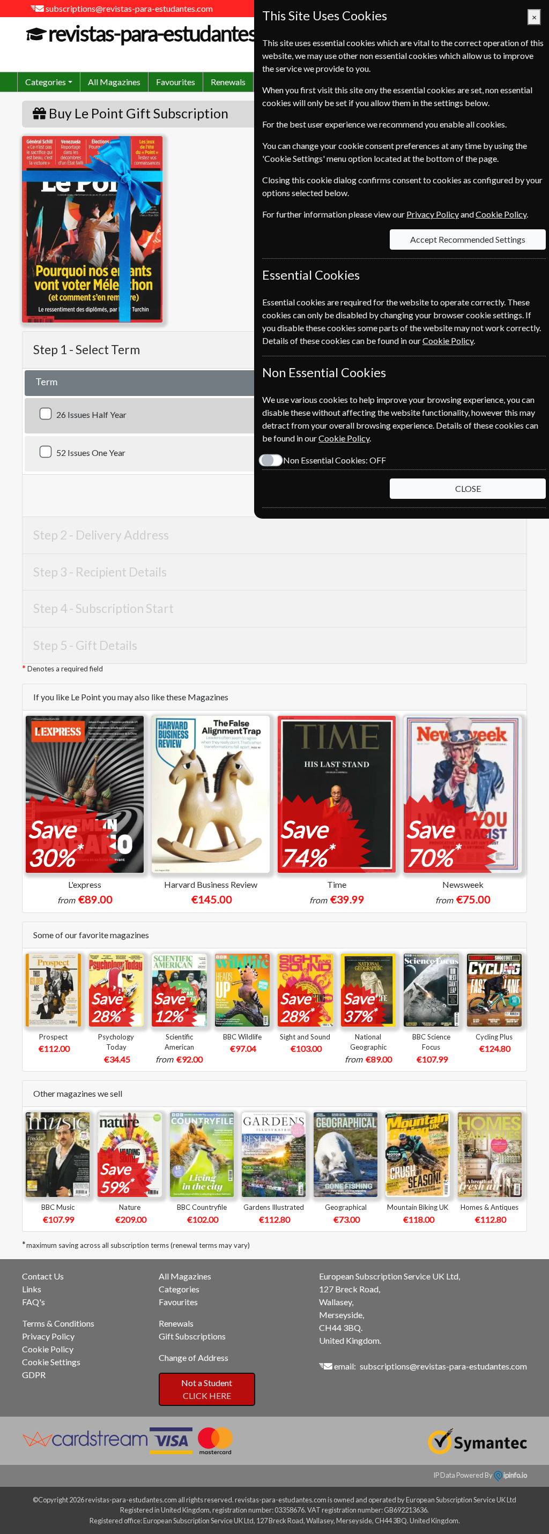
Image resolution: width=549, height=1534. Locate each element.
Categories (179, 1289)
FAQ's (33, 1302)
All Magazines (114, 82)
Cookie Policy (47, 1349)
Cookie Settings (51, 1362)
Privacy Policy (48, 1336)
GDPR (34, 1375)
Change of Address (193, 1357)
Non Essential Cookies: (334, 460)
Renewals (228, 82)
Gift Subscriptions (192, 1336)
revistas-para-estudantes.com (172, 33)
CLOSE (468, 488)
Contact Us (43, 1276)
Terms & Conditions (58, 1323)
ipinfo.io (514, 1475)
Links (31, 1289)
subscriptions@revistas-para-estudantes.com (129, 8)
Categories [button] (45, 82)
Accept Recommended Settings (467, 239)
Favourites (175, 82)
